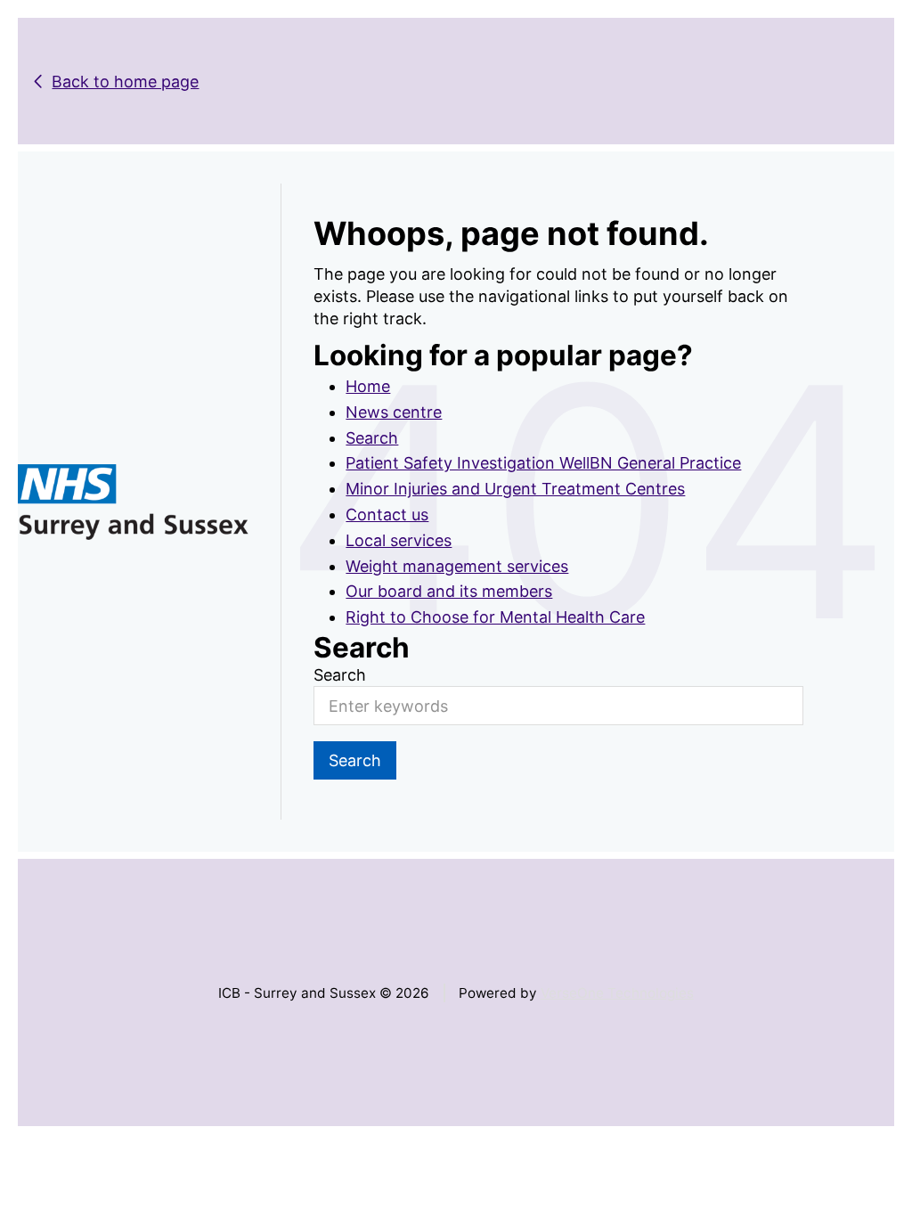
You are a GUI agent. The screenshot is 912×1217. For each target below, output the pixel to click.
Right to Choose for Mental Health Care (495, 617)
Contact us (387, 514)
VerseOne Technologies (617, 992)
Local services (399, 540)
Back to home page (125, 81)
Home (368, 386)
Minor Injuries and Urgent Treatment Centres (515, 488)
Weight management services (457, 566)
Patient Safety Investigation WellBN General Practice (543, 462)
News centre (394, 412)
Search (372, 438)
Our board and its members (449, 591)
